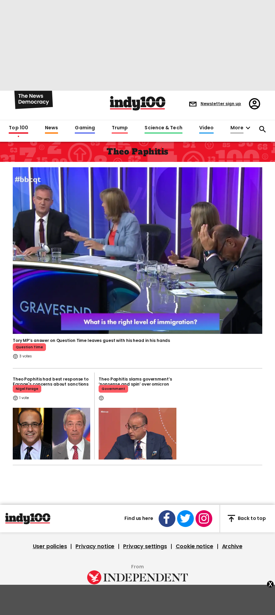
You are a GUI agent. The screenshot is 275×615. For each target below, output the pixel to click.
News (51, 128)
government (113, 388)
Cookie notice (194, 546)
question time (29, 347)
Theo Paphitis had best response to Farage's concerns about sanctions (51, 381)
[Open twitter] (185, 518)
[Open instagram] (204, 518)
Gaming (85, 128)
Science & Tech (163, 128)
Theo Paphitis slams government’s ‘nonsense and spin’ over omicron (135, 381)
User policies (50, 546)
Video (206, 128)
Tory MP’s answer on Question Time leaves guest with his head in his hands (91, 340)
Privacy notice (94, 546)
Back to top (252, 518)
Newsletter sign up (221, 103)
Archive (232, 546)
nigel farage (27, 388)
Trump (120, 128)
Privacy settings (145, 546)
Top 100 (18, 128)
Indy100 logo (137, 103)
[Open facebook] (167, 518)
